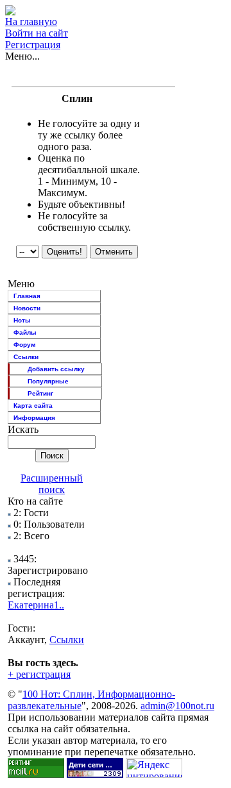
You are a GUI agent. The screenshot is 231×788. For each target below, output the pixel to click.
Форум (24, 344)
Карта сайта (33, 405)
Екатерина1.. (36, 604)
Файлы (25, 332)
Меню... (22, 56)
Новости (26, 308)
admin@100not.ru (177, 705)
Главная (26, 295)
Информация (34, 417)
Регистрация (32, 44)
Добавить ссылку (56, 369)
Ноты (22, 320)
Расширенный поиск (52, 484)
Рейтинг (40, 393)
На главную (31, 21)
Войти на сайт (36, 33)
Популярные (48, 381)
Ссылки (25, 356)
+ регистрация (39, 674)
